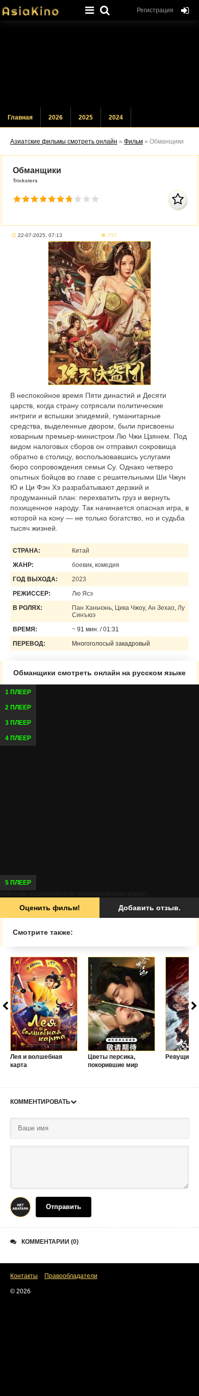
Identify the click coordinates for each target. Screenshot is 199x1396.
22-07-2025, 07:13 (40, 235)
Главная (20, 117)
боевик (82, 565)
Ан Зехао (161, 607)
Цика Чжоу (130, 607)
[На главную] (38, 7)
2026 (55, 117)
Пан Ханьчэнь (92, 607)
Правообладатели (70, 1276)
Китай (80, 550)
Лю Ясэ (82, 593)
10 (95, 199)
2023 (79, 579)
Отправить (63, 1207)
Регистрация (155, 10)
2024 (116, 117)
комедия (107, 565)
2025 (86, 117)
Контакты (24, 1276)
